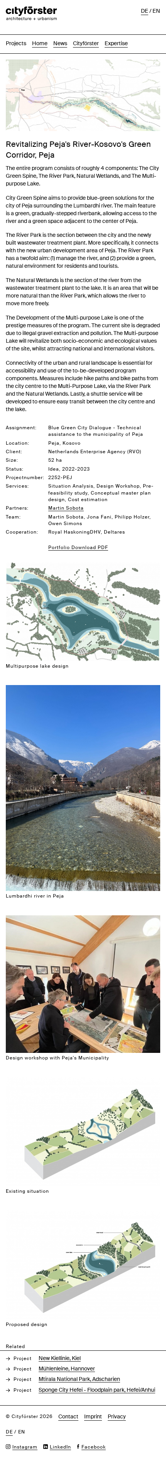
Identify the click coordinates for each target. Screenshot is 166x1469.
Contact (68, 1416)
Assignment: (21, 427)
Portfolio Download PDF (78, 547)
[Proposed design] (83, 1214)
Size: (12, 460)
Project (23, 1358)
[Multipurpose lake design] (83, 566)
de (144, 11)
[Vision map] (83, 63)
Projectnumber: (25, 477)
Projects (16, 43)
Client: (14, 451)
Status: (15, 469)
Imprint (93, 1416)
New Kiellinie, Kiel (60, 1358)
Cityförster (86, 43)
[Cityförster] (31, 10)
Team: (13, 517)
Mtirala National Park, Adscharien (79, 1379)
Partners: (17, 508)
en (156, 11)
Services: (17, 486)
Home (39, 43)
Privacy (117, 1416)
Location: (17, 443)
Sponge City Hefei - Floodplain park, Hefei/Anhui (97, 1390)
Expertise (116, 43)
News (60, 43)
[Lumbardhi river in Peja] (83, 689)
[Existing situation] (83, 1081)
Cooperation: (22, 532)
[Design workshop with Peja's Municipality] (83, 919)
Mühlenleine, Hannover (67, 1368)
